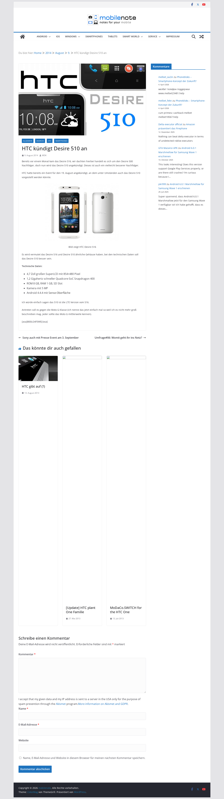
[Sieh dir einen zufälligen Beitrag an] (201, 37)
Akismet (61, 704)
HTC (49, 141)
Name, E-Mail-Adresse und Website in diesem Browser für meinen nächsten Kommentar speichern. (84, 758)
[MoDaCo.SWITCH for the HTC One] (126, 358)
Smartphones (94, 36)
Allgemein (27, 141)
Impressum (173, 36)
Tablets (112, 36)
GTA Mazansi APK (168, 148)
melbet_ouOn (165, 77)
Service (152, 36)
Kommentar (27, 654)
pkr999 (162, 184)
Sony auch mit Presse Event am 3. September (50, 337)
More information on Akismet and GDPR (103, 704)
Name (23, 708)
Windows (71, 36)
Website (24, 740)
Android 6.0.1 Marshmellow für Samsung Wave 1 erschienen (177, 152)
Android (42, 36)
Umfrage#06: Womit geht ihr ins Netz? (118, 337)
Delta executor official (170, 124)
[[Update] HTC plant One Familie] (82, 358)
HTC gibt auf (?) (33, 386)
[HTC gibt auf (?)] (38, 358)
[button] (49, 36)
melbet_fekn (165, 100)
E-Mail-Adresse (29, 724)
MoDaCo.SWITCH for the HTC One (126, 609)
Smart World (131, 36)
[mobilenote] (22, 37)
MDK (44, 155)
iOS (58, 36)
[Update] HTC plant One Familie (80, 609)
